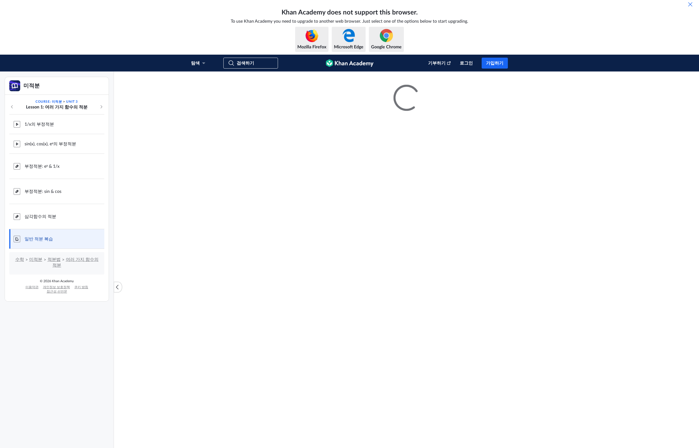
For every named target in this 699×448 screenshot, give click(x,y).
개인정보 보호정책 (56, 343)
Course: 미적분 (48, 157)
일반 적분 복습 (39, 295)
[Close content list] (118, 315)
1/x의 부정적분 (39, 180)
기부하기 (437, 63)
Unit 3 (72, 157)
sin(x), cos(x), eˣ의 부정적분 (50, 200)
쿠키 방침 (81, 343)
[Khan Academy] (350, 63)
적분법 (54, 315)
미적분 (35, 315)
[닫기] (690, 4)
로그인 (466, 63)
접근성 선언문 (57, 347)
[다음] (101, 163)
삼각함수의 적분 (40, 272)
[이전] (12, 163)
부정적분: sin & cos (43, 247)
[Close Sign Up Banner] (689, 81)
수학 (19, 315)
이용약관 (31, 343)
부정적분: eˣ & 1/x (42, 222)
